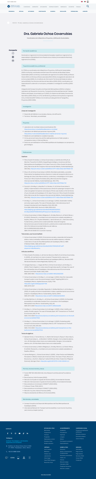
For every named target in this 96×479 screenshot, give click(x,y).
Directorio (62, 449)
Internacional (74, 11)
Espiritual (62, 434)
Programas (11, 11)
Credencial (78, 460)
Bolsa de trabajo (64, 462)
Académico (63, 430)
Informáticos (79, 449)
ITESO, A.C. (63, 457)
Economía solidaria (80, 436)
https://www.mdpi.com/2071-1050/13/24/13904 (50, 296)
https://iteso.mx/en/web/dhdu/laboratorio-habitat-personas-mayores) (45, 134)
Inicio (14, 23)
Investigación (42, 11)
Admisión (85, 11)
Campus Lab (47, 453)
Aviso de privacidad (46, 475)
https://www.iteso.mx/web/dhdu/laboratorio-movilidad (40, 129)
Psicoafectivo (63, 432)
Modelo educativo (48, 443)
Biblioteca (46, 451)
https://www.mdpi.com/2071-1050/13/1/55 (48, 306)
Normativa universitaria (66, 455)
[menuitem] (27, 6)
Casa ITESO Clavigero (49, 460)
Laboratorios (47, 456)
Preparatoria (47, 432)
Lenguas (62, 437)
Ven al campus (48, 449)
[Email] (13, 60)
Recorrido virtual (48, 462)
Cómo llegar (47, 458)
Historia (62, 459)
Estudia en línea (48, 441)
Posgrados (47, 437)
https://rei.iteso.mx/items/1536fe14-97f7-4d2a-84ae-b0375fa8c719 (52, 169)
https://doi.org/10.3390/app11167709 (35, 284)
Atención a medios (64, 468)
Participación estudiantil (66, 441)
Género (62, 439)
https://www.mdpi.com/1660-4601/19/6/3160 (49, 274)
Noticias (21, 11)
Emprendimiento (64, 443)
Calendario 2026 (64, 464)
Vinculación (63, 11)
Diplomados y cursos (49, 439)
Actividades (31, 11)
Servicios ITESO (80, 456)
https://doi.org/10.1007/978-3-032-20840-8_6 (55, 361)
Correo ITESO (79, 458)
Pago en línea (79, 451)
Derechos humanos (81, 434)
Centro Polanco (80, 438)
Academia (52, 11)
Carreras (46, 434)
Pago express (79, 453)
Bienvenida (47, 430)
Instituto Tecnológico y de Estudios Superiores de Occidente (17, 441)
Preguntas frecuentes (65, 466)
